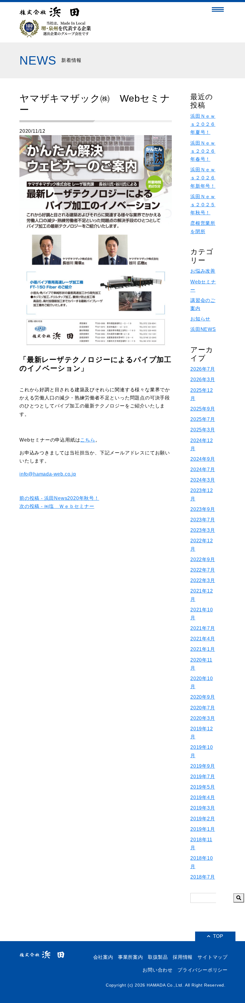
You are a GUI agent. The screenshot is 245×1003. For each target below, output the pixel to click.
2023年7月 (202, 519)
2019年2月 (202, 818)
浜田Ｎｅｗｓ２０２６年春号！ (202, 151)
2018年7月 (202, 877)
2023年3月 (202, 530)
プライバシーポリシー (202, 970)
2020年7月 (202, 707)
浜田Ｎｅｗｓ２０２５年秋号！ (202, 204)
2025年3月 (202, 429)
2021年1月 (202, 649)
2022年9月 (202, 559)
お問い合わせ (158, 970)
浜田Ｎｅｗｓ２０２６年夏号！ (202, 124)
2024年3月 (202, 480)
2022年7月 (202, 570)
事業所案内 (130, 957)
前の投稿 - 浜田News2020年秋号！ (59, 498)
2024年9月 (202, 459)
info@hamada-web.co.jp (47, 474)
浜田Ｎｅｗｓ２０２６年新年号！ (202, 177)
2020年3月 (202, 718)
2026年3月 (202, 379)
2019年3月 (202, 807)
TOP (218, 936)
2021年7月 (202, 628)
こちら (87, 439)
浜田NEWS (203, 329)
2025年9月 (202, 408)
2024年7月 (202, 469)
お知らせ (200, 318)
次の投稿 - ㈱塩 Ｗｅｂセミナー (56, 506)
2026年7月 (202, 369)
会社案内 (103, 957)
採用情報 (183, 957)
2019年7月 (202, 776)
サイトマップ (212, 957)
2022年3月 (202, 580)
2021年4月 (202, 638)
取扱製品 (158, 957)
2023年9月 (202, 509)
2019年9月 (202, 766)
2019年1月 (202, 829)
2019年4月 (202, 797)
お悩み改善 (202, 271)
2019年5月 (202, 787)
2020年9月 (202, 697)
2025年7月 (202, 419)
